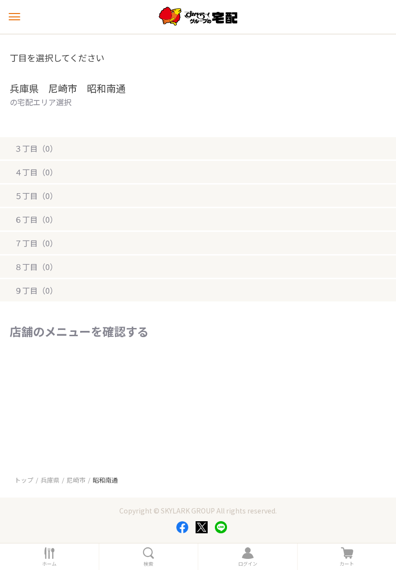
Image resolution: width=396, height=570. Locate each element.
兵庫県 (50, 480)
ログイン (247, 563)
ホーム (49, 563)
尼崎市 (76, 480)
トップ (23, 480)
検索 (148, 563)
